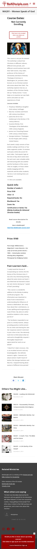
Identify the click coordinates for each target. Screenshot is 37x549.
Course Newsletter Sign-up (18, 545)
